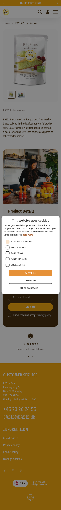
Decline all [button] (30, 280)
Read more (28, 234)
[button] (30, 288)
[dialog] (31, 255)
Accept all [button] (30, 273)
